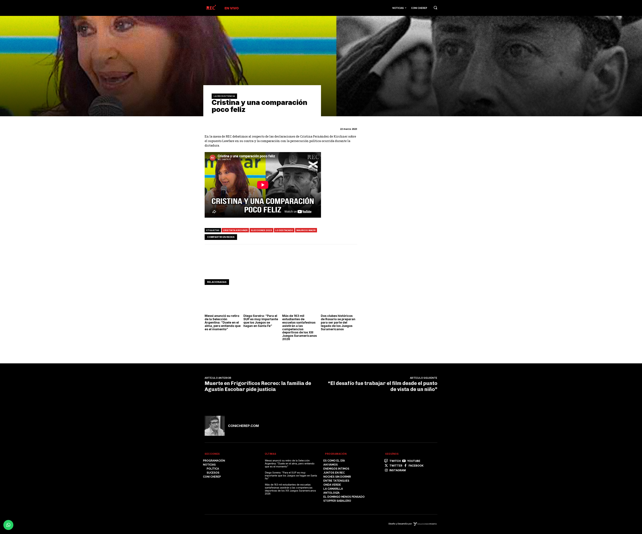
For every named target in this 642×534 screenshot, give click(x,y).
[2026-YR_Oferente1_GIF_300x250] (390, 217)
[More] (353, 236)
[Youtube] (404, 461)
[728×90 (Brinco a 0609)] (265, 269)
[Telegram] (345, 236)
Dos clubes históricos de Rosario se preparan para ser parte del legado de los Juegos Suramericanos (338, 322)
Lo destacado (284, 230)
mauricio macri (306, 230)
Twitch (395, 461)
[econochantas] (390, 272)
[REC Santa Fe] (211, 8)
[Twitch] (386, 461)
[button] (435, 8)
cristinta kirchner (235, 230)
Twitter (395, 465)
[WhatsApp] (338, 236)
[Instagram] (386, 470)
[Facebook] (322, 236)
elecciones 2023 (261, 230)
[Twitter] (330, 236)
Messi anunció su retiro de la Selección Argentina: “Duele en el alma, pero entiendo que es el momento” (223, 322)
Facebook (416, 465)
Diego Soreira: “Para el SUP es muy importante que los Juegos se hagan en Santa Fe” (260, 320)
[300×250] (390, 170)
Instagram (397, 470)
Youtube (413, 461)
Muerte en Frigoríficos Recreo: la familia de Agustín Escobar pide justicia (258, 386)
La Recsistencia (224, 96)
